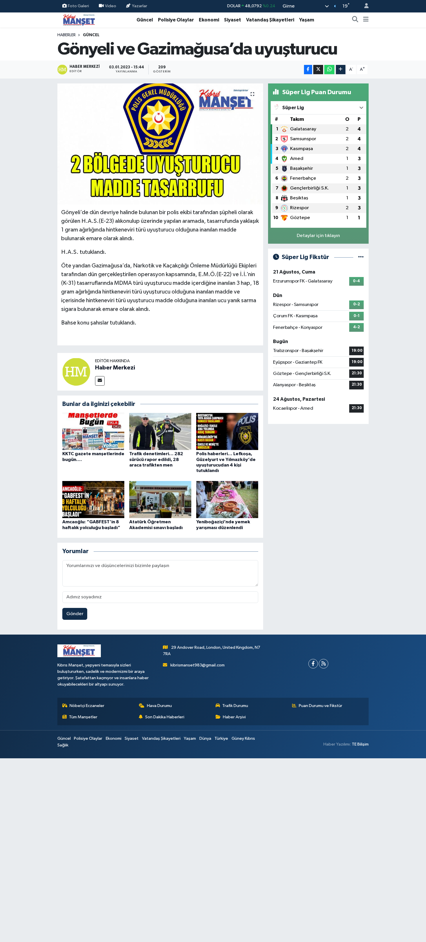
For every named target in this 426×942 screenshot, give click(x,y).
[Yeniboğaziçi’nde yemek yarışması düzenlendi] (227, 499)
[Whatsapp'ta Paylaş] (329, 69)
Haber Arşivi (234, 717)
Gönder (74, 613)
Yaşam (306, 19)
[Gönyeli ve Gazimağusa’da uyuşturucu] (160, 143)
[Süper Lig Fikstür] (361, 257)
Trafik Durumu (235, 706)
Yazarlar (139, 6)
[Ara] (355, 20)
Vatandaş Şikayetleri (270, 19)
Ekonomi (209, 19)
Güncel (144, 19)
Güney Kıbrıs (243, 738)
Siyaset (232, 19)
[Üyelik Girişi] (364, 6)
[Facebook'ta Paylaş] (308, 69)
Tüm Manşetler (83, 717)
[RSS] (323, 663)
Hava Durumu (159, 706)
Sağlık (62, 745)
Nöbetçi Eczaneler (87, 706)
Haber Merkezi (115, 368)
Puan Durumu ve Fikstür (320, 706)
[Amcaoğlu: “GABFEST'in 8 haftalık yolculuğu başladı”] (93, 499)
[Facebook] (313, 663)
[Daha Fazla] (340, 69)
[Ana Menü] (366, 20)
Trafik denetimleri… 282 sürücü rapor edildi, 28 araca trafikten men (156, 459)
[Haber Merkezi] (76, 371)
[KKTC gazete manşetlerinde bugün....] (93, 431)
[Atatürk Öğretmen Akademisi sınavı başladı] (160, 499)
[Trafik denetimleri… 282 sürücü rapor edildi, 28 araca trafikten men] (160, 431)
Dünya (205, 738)
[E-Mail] (100, 381)
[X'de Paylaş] (318, 69)
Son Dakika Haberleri (164, 717)
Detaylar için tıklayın (318, 235)
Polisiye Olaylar (176, 19)
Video (110, 6)
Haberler (66, 35)
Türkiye (221, 738)
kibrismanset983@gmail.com (197, 665)
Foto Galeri (78, 6)
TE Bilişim (360, 744)
